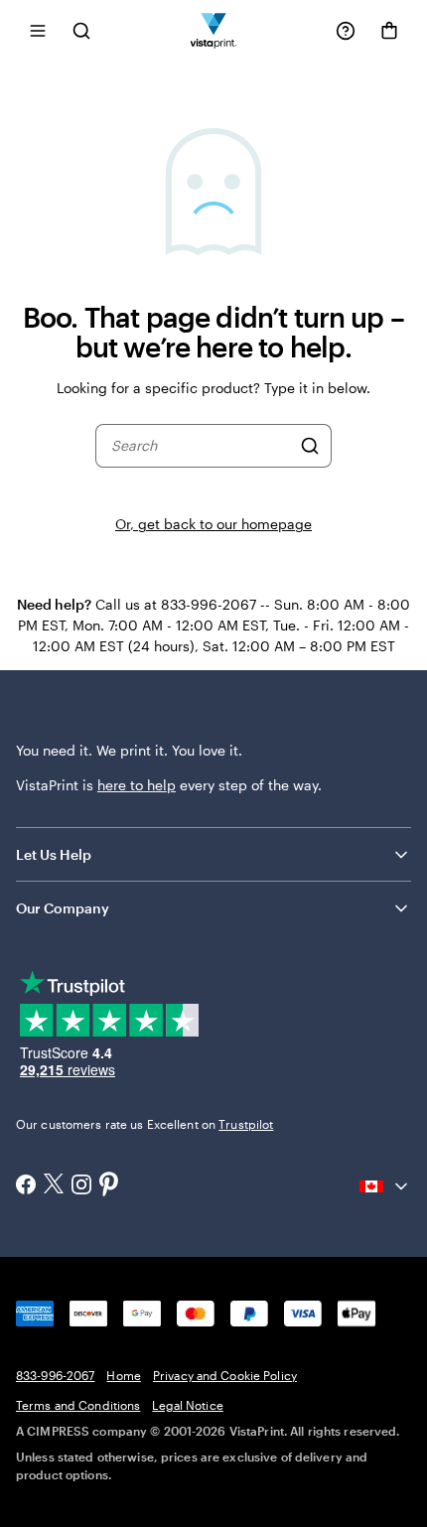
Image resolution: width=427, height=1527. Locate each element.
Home (123, 1375)
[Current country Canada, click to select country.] (385, 1186)
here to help (136, 784)
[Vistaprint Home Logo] (214, 30)
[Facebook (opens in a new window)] (26, 1186)
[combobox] (201, 446)
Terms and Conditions (78, 1405)
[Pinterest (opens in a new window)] (109, 1185)
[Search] (310, 446)
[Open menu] (38, 30)
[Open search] (81, 30)
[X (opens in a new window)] (54, 1186)
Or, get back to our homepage (213, 523)
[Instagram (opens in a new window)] (81, 1186)
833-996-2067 (55, 1375)
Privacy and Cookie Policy (225, 1375)
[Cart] (389, 31)
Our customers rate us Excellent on (144, 1124)
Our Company (62, 908)
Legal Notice (187, 1405)
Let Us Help (53, 854)
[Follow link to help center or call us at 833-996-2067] (345, 31)
